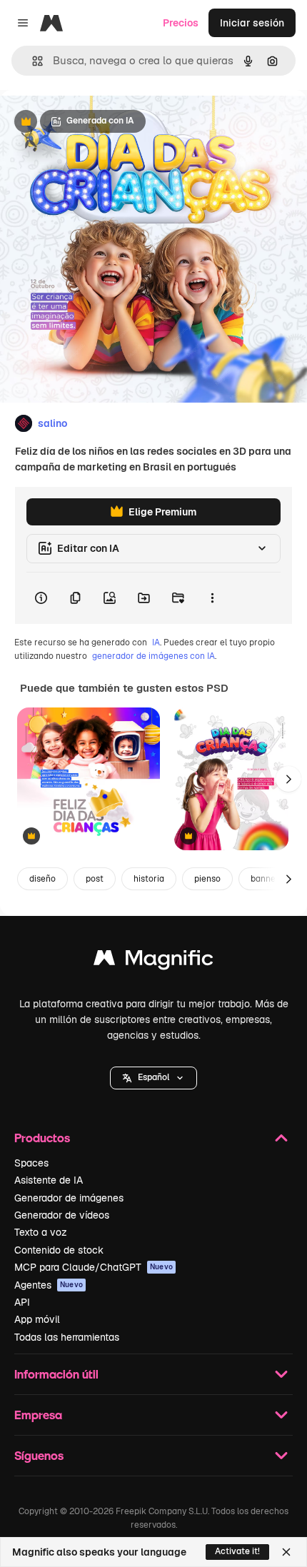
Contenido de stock (59, 1250)
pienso (207, 879)
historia (149, 879)
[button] (153, 1078)
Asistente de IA (48, 1180)
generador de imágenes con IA (153, 656)
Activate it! (237, 1551)
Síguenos (39, 1455)
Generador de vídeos (61, 1215)
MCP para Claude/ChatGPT (93, 1267)
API (22, 1302)
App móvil (37, 1319)
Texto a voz (40, 1232)
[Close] (286, 1552)
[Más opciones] (212, 598)
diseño (42, 879)
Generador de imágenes (69, 1197)
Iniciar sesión (252, 22)
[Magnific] (153, 961)
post (95, 879)
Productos (42, 1137)
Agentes (48, 1285)
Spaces (31, 1163)
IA (156, 642)
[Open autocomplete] (31, 61)
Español (153, 1077)
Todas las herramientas (66, 1337)
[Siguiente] (288, 778)
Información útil (56, 1373)
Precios (180, 22)
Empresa (38, 1414)
